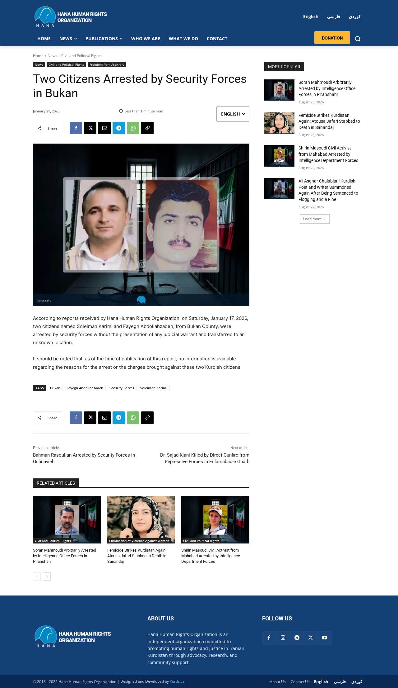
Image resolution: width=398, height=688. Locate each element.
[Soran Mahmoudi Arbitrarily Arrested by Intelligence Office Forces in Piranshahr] (67, 519)
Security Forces (121, 388)
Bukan (55, 388)
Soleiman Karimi (153, 388)
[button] (357, 38)
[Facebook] (76, 128)
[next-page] (47, 576)
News (52, 55)
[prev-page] (37, 576)
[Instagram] (283, 638)
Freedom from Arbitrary (107, 64)
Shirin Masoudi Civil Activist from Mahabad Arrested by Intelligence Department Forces (210, 556)
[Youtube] (325, 638)
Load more (312, 218)
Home (38, 55)
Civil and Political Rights (81, 55)
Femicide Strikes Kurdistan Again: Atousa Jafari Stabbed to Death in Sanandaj (136, 556)
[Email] (104, 128)
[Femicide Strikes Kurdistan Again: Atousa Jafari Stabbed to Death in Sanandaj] (141, 519)
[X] (90, 128)
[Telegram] (119, 128)
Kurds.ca (177, 681)
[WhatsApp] (133, 128)
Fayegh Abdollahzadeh (85, 388)
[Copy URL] (147, 128)
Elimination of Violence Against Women (139, 541)
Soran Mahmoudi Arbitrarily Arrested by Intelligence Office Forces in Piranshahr (64, 556)
